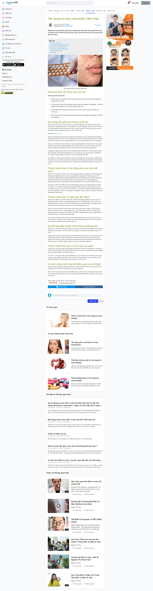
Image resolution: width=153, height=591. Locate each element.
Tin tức (90, 11)
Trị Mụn (50, 11)
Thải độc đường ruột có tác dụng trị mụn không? (86, 361)
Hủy (101, 301)
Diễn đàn (100, 11)
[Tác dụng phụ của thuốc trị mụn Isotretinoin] (58, 347)
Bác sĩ (63, 11)
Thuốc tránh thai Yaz (56, 50)
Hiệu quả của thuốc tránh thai (58, 47)
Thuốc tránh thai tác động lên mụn (60, 45)
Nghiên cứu (111, 11)
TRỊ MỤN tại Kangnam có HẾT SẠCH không (86, 520)
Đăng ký (145, 3)
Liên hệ (9, 84)
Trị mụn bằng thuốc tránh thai (60, 333)
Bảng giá (56, 11)
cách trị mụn (58, 133)
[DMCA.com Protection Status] (7, 93)
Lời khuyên (53, 52)
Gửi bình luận (92, 301)
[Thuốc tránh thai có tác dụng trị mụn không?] (58, 320)
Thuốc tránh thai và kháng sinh (59, 49)
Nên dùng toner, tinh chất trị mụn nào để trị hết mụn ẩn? (72, 419)
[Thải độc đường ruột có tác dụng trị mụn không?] (58, 364)
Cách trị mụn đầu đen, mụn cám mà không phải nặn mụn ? (72, 446)
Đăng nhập (135, 3)
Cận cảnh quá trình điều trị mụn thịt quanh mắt (86, 482)
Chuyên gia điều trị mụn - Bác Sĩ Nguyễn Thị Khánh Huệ (85, 558)
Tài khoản (15, 84)
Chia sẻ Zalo (62, 287)
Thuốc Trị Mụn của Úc (57, 433)
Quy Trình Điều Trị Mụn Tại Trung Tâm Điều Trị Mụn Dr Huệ (85, 576)
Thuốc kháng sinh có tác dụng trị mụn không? (85, 379)
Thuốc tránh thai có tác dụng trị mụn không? (86, 317)
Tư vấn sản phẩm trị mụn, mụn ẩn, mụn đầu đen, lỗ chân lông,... (75, 460)
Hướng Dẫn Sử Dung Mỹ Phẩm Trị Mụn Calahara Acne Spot (85, 502)
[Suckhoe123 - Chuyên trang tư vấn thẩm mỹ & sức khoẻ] (12, 2)
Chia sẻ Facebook (89, 287)
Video (70, 11)
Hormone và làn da (55, 43)
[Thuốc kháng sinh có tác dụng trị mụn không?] (58, 382)
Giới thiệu (4, 84)
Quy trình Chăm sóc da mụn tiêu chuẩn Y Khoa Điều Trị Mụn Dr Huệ (85, 540)
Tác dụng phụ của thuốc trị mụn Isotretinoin (84, 343)
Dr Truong (66, 24)
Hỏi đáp (80, 11)
